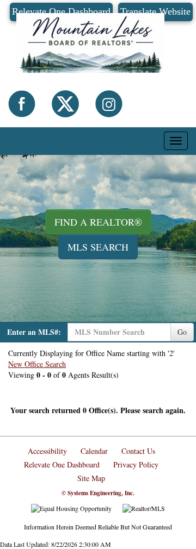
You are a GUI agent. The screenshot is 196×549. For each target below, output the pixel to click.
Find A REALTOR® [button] (98, 221)
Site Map (91, 478)
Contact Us (138, 451)
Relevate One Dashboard (62, 464)
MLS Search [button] (98, 246)
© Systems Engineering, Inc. (98, 493)
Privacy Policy (135, 464)
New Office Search (37, 364)
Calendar (94, 451)
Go (182, 332)
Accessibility (47, 451)
